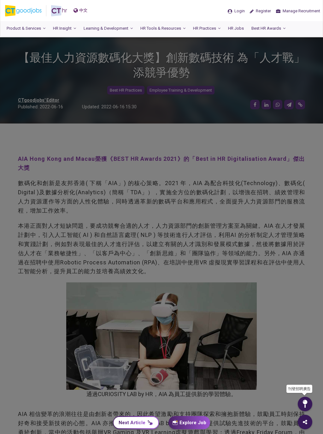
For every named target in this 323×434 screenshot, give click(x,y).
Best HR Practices (126, 90)
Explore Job (192, 422)
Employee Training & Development (181, 90)
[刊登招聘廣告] (305, 404)
